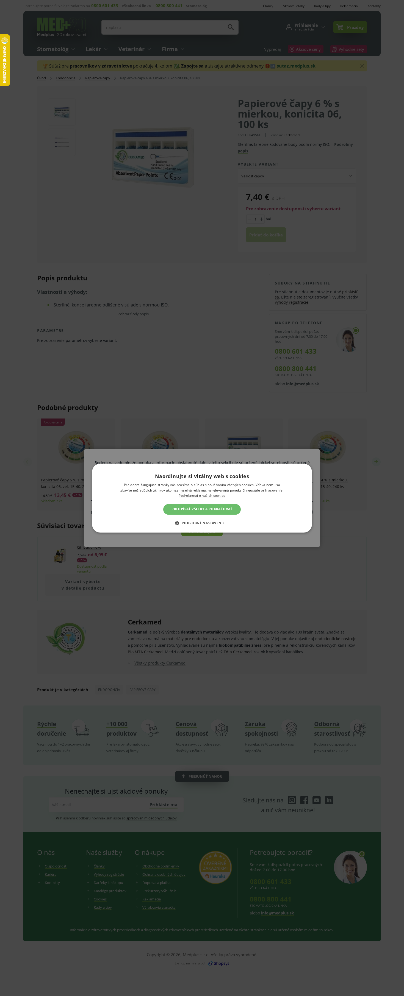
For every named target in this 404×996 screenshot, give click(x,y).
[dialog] (202, 498)
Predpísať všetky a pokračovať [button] (202, 509)
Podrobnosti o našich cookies (202, 495)
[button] (202, 523)
